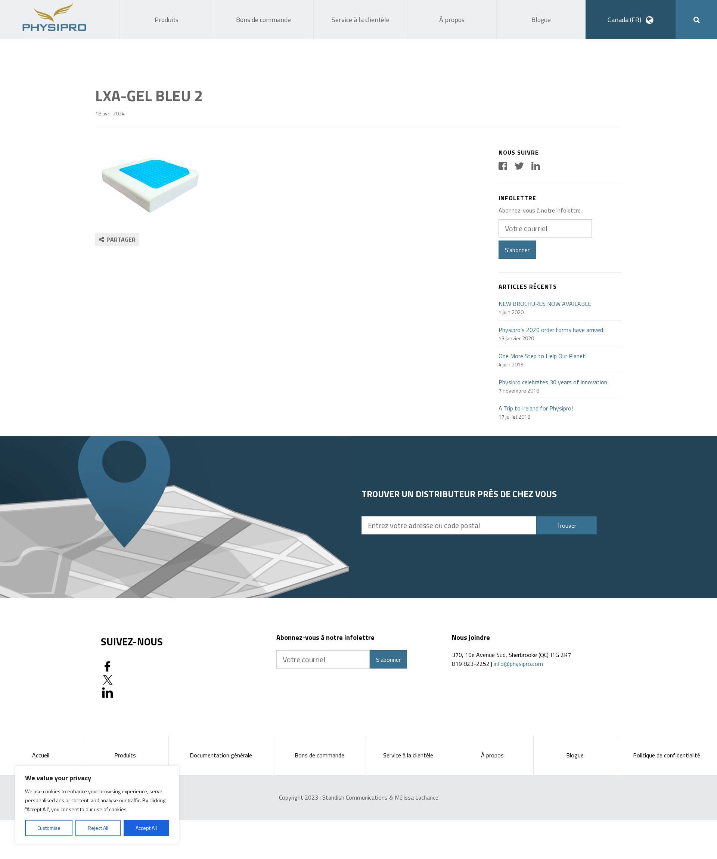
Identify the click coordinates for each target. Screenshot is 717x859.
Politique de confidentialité (666, 755)
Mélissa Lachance (416, 797)
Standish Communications (355, 797)
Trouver (566, 525)
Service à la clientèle (408, 755)
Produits (125, 755)
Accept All (146, 828)
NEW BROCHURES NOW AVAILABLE (545, 303)
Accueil (40, 755)
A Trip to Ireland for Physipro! (536, 408)
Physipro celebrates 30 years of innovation (553, 382)
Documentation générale (221, 755)
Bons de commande (319, 755)
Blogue (575, 755)
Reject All (98, 828)
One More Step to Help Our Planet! (543, 355)
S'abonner (517, 249)
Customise (48, 828)
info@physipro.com (518, 663)
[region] (97, 805)
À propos (492, 755)
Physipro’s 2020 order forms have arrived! (552, 329)
